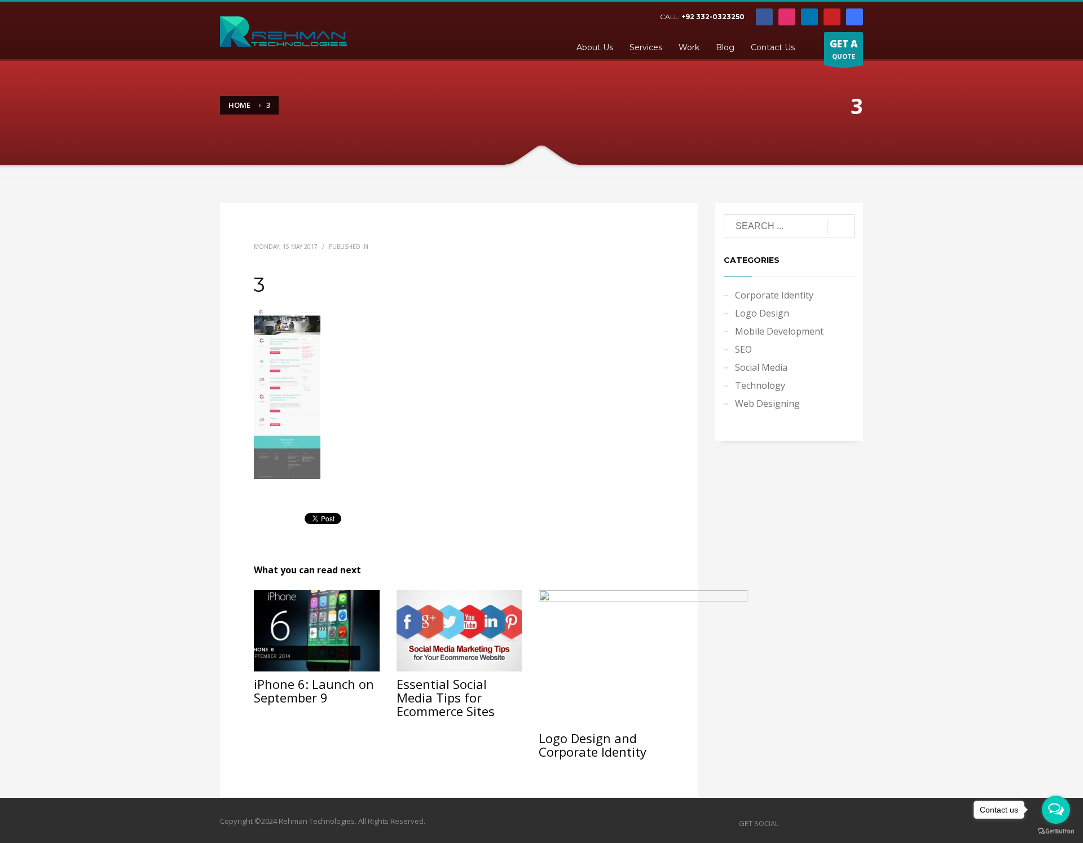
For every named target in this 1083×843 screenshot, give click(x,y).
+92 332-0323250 (713, 16)
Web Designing (767, 403)
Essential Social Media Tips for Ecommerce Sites (446, 697)
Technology (760, 385)
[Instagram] (786, 16)
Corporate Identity (774, 295)
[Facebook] (764, 16)
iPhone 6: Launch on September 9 (314, 690)
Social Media (761, 367)
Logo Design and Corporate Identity (592, 745)
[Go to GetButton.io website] (1056, 831)
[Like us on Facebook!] (786, 823)
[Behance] (854, 16)
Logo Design (762, 313)
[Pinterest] (832, 16)
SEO (743, 349)
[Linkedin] (809, 16)
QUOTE (843, 48)
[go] (841, 227)
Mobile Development (779, 331)
